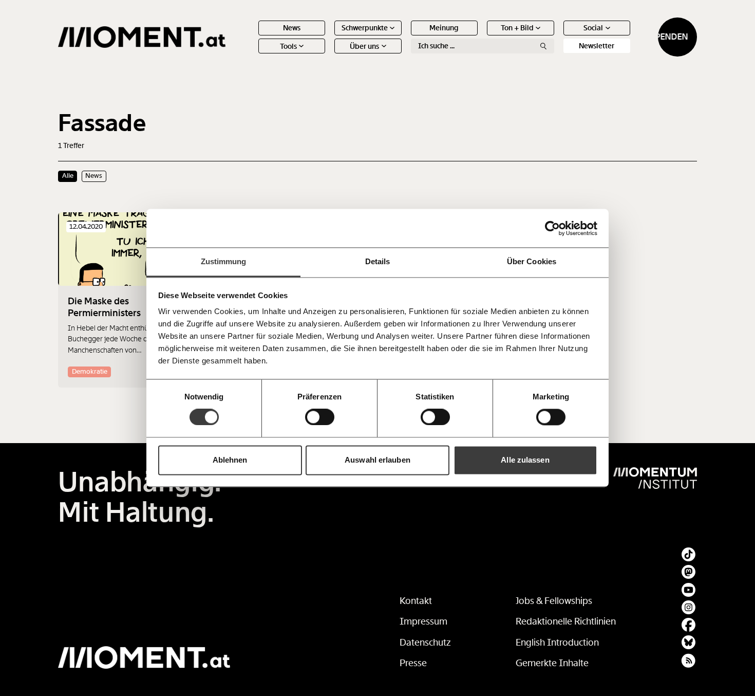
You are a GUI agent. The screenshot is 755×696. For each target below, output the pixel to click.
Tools (288, 46)
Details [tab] (377, 261)
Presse (413, 663)
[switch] (319, 417)
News (291, 27)
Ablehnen (230, 459)
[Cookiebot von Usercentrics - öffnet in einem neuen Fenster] (552, 228)
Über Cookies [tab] (531, 261)
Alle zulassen (525, 459)
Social (593, 27)
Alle (67, 176)
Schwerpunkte (365, 27)
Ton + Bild (517, 27)
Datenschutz (425, 642)
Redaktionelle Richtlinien (566, 621)
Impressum (423, 621)
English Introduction (557, 642)
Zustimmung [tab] (224, 261)
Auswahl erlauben (377, 459)
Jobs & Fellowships (554, 601)
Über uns (364, 46)
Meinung (444, 27)
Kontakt (416, 601)
